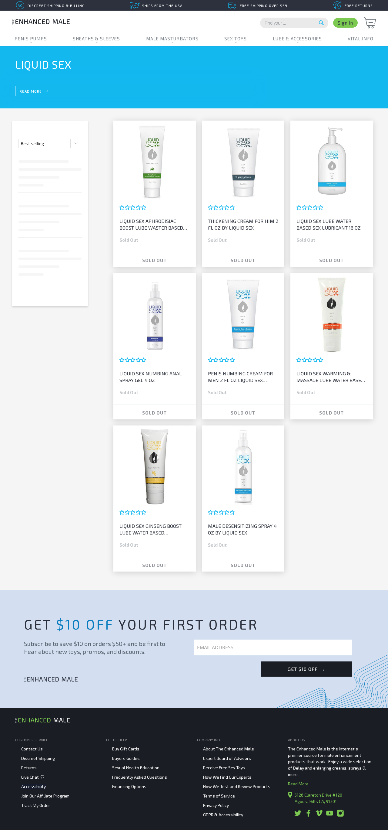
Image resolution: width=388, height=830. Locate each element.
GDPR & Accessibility (223, 814)
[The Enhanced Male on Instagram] (340, 815)
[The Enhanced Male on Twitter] (298, 815)
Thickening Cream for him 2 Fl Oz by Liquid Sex (243, 224)
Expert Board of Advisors (227, 758)
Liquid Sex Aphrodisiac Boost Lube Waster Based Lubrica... (151, 224)
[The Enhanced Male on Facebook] (308, 815)
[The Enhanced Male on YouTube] (329, 815)
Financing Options (129, 786)
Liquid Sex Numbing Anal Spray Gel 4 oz (150, 377)
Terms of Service (219, 795)
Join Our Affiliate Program (45, 795)
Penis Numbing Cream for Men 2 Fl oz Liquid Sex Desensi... (240, 377)
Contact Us (32, 748)
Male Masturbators (172, 38)
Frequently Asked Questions (139, 777)
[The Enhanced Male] (41, 22)
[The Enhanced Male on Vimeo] (319, 815)
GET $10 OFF (306, 669)
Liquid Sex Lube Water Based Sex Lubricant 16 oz (328, 224)
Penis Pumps (31, 38)
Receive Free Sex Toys (224, 767)
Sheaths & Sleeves (96, 38)
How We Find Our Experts (227, 777)
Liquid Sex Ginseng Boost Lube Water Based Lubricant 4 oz (150, 529)
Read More (298, 783)
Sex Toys (235, 38)
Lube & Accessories (297, 38)
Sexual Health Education (135, 767)
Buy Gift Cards (125, 748)
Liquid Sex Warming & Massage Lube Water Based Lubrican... (330, 377)
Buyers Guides (126, 758)
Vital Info (360, 38)
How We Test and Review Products (236, 786)
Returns (29, 767)
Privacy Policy (216, 805)
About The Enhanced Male (228, 748)
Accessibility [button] (33, 786)
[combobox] (294, 23)
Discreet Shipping (38, 758)
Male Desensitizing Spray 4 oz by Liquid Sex (242, 529)
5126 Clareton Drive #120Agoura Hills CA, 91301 (318, 798)
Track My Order (35, 805)
